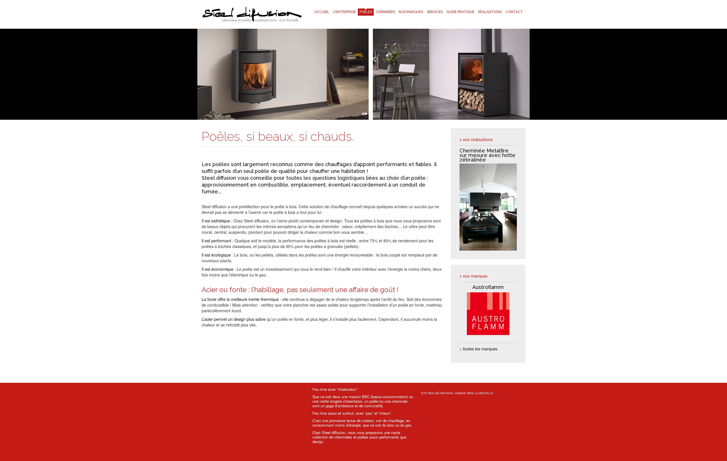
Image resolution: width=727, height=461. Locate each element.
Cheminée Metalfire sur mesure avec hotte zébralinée (487, 155)
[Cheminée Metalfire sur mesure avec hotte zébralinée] (488, 207)
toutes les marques (480, 349)
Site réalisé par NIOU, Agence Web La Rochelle (457, 393)
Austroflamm (488, 287)
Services (435, 12)
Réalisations (490, 12)
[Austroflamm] (488, 314)
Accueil (321, 12)
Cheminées (385, 12)
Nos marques (411, 12)
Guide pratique (460, 12)
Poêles (366, 12)
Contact (514, 12)
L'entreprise (344, 12)
